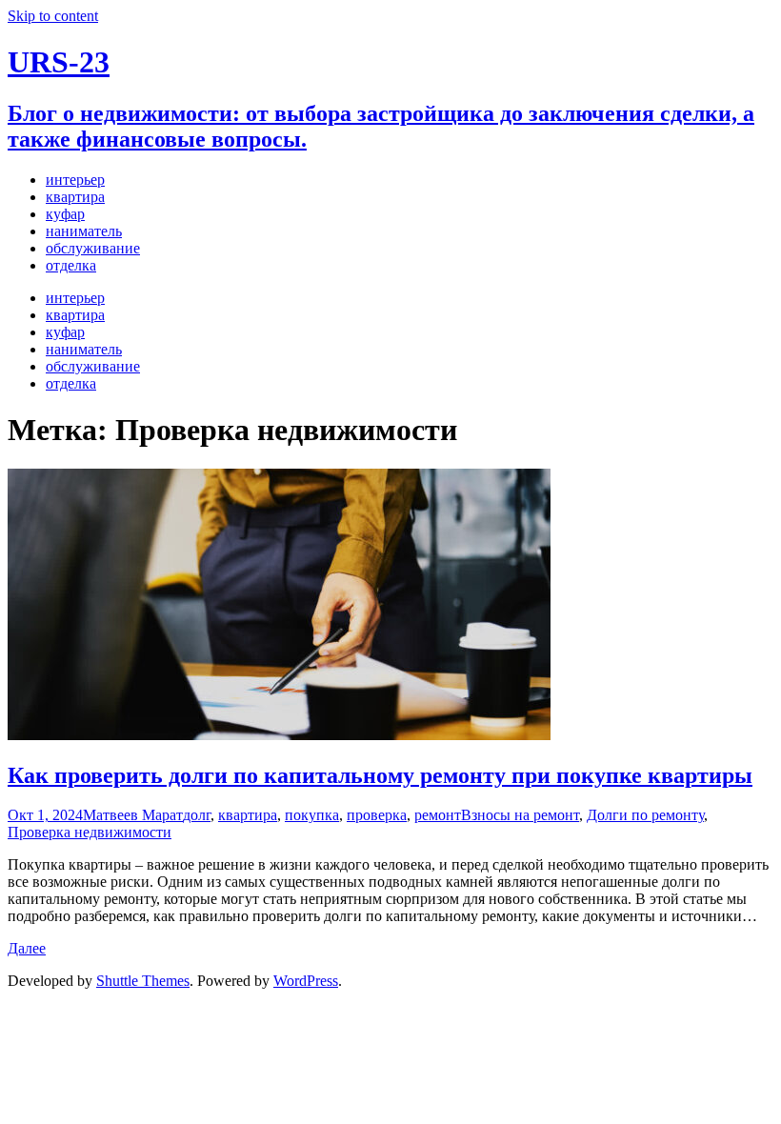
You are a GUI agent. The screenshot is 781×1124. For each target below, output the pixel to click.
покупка (312, 815)
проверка (377, 815)
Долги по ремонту (645, 815)
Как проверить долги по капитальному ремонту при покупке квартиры (380, 775)
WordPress (305, 981)
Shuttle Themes (143, 981)
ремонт (437, 815)
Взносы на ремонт (520, 815)
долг (196, 815)
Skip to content (53, 16)
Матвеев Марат (133, 815)
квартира (247, 815)
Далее (27, 948)
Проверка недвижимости (89, 832)
